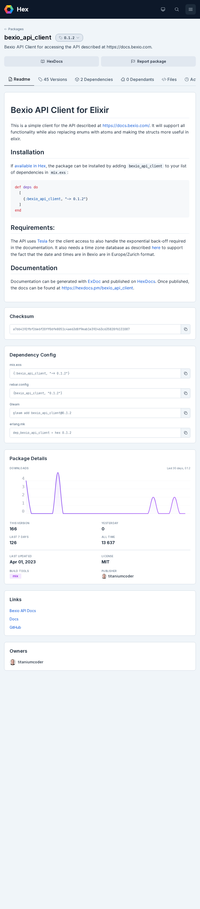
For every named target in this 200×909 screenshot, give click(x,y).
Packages (16, 29)
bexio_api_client (27, 37)
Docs (14, 619)
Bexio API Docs (23, 610)
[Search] (176, 9)
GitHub (15, 627)
